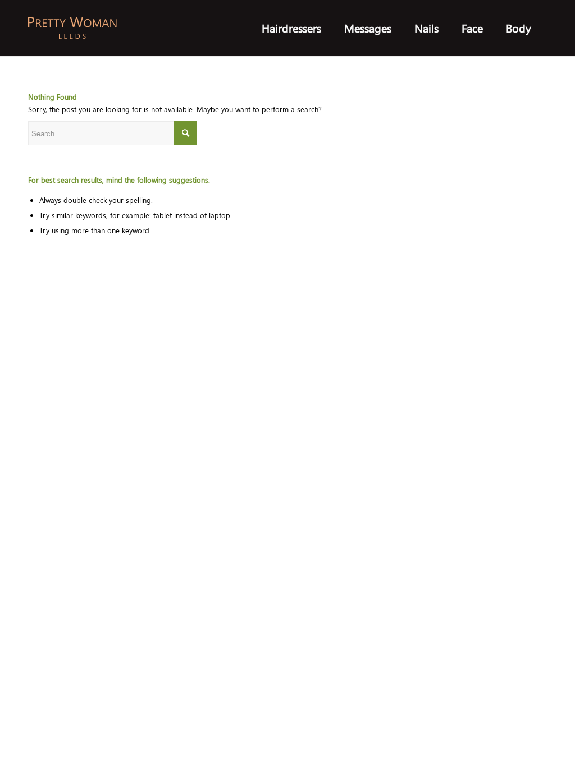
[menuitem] (291, 28)
